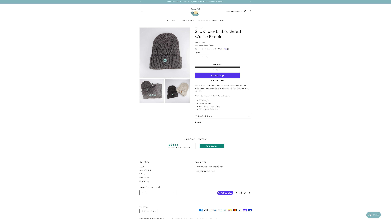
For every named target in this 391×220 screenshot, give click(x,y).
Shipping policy (199, 218)
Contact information (210, 218)
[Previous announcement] (140, 2)
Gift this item (217, 70)
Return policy (143, 174)
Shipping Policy (144, 181)
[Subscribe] (174, 192)
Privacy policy (179, 218)
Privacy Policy (144, 177)
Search (141, 167)
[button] (141, 11)
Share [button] (199, 122)
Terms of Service (145, 170)
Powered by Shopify (158, 218)
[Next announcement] (251, 2)
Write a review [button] (211, 146)
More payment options (217, 80)
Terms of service (189, 218)
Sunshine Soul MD (148, 218)
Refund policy (169, 218)
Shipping (197, 45)
